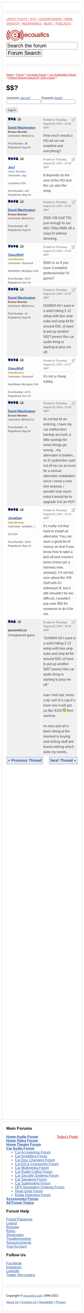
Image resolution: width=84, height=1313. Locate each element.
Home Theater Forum (23, 1144)
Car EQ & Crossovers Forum (37, 1164)
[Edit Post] (73, 119)
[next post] (12, 119)
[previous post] (12, 158)
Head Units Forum (29, 1191)
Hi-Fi (33, 19)
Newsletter (46, 1302)
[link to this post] (19, 119)
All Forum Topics (20, 1203)
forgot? (58, 97)
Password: (52, 97)
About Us (12, 1302)
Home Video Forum (22, 1140)
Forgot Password (19, 1219)
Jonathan (15, 518)
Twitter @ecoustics (20, 1275)
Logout (11, 1223)
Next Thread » (63, 760)
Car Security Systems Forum (37, 1175)
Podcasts (63, 23)
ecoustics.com (33, 1295)
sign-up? (25, 97)
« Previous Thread (25, 760)
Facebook (14, 1263)
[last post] (14, 119)
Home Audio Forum (22, 1137)
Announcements (18, 1242)
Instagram (13, 1267)
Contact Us (28, 1302)
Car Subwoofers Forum (32, 1183)
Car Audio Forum (20, 1148)
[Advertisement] (42, 945)
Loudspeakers (50, 19)
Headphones (31, 23)
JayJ (11, 167)
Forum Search (24, 53)
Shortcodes (15, 1235)
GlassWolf (15, 255)
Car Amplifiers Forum (31, 1156)
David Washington (21, 127)
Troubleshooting (18, 1239)
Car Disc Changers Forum (35, 1160)
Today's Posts (67, 1137)
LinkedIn (12, 1271)
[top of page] (9, 119)
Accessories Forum (22, 1199)
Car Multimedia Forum (32, 1168)
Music (48, 23)
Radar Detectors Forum (33, 1195)
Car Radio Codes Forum (33, 1172)
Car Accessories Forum (33, 1152)
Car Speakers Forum (31, 1179)
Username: (19, 97)
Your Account (16, 1246)
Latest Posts (16, 19)
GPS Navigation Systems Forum (39, 1187)
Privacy (61, 1302)
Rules (10, 1231)
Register (12, 1227)
